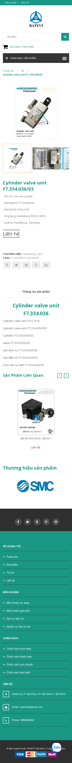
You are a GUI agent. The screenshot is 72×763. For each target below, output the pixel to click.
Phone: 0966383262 (23, 720)
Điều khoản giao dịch (18, 610)
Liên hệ (11, 580)
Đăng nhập (10, 3)
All (22, 70)
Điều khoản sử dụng (18, 602)
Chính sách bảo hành (18, 672)
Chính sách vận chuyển (20, 664)
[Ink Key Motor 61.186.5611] (36, 411)
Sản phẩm (12, 564)
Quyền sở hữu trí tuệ (18, 626)
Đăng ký (25, 3)
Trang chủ (12, 556)
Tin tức (11, 572)
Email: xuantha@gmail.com (27, 707)
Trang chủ (8, 70)
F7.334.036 (17, 258)
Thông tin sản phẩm (36, 291)
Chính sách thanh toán (19, 656)
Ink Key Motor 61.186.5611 (36, 438)
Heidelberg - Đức (32, 254)
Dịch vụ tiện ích (15, 618)
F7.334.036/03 (31, 258)
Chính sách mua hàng (19, 648)
